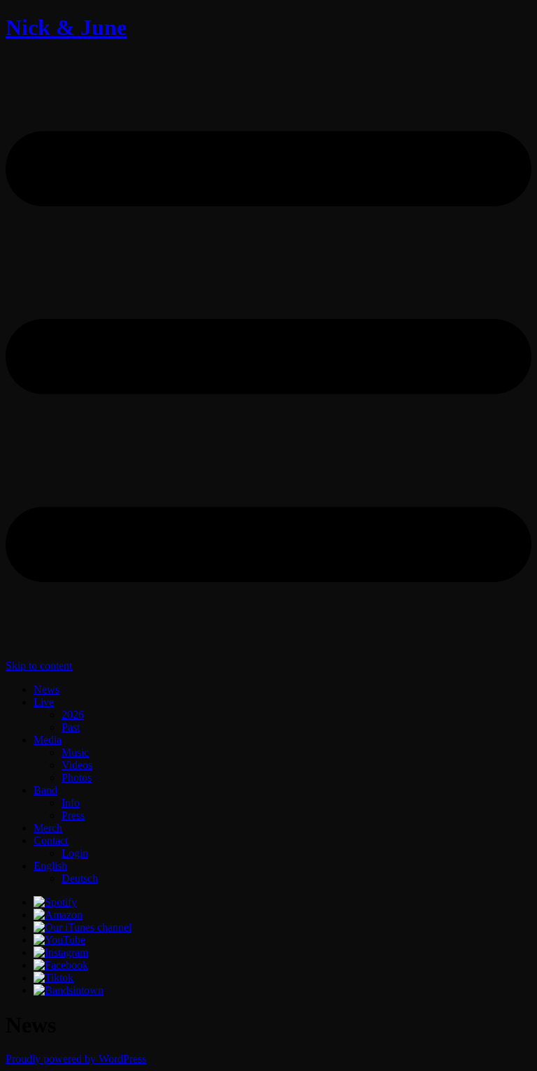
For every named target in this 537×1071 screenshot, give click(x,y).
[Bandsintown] (68, 990)
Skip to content (39, 666)
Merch (48, 828)
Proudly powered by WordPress (76, 1059)
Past (71, 727)
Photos (77, 777)
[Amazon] (58, 915)
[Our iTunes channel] (82, 927)
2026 (73, 715)
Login (75, 853)
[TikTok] (53, 978)
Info (71, 803)
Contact (51, 840)
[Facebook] (61, 965)
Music (75, 752)
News (46, 689)
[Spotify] (55, 902)
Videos (77, 765)
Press (73, 815)
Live (44, 702)
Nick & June (66, 27)
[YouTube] (59, 940)
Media (48, 740)
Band (45, 790)
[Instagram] (61, 952)
